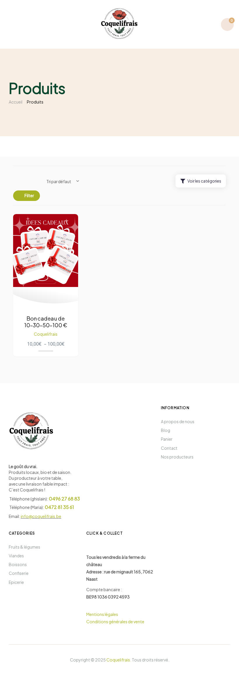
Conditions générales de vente (115, 621)
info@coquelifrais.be (41, 516)
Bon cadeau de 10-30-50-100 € (45, 321)
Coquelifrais (45, 334)
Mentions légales (102, 614)
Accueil (15, 101)
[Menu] (11, 24)
